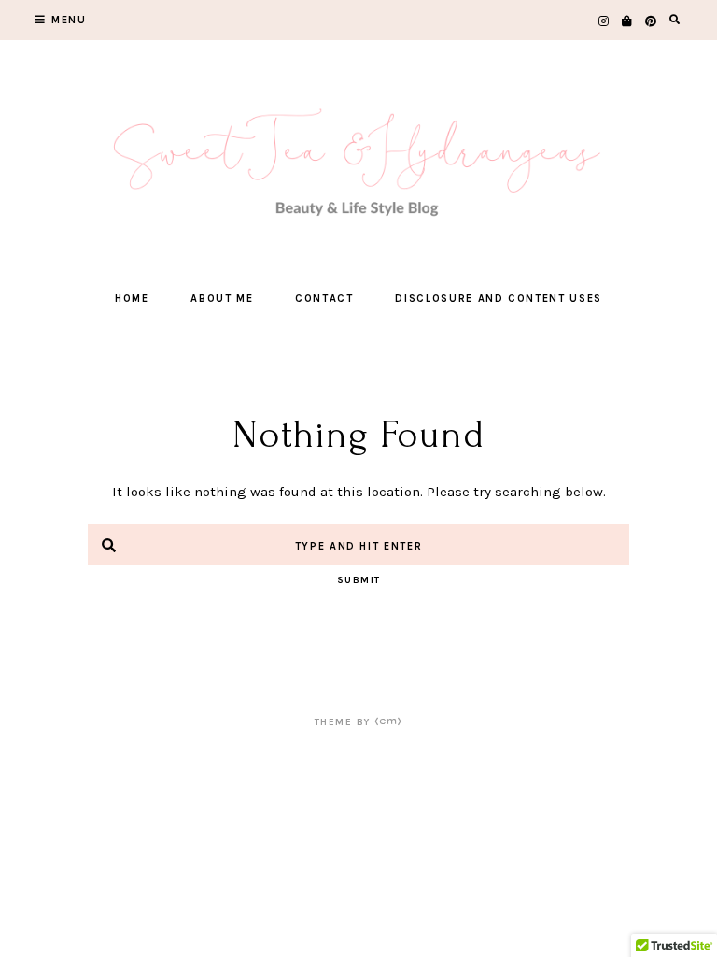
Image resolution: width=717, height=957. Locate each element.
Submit (359, 580)
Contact (324, 299)
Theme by (345, 722)
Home (132, 299)
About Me (221, 299)
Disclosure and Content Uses (498, 299)
